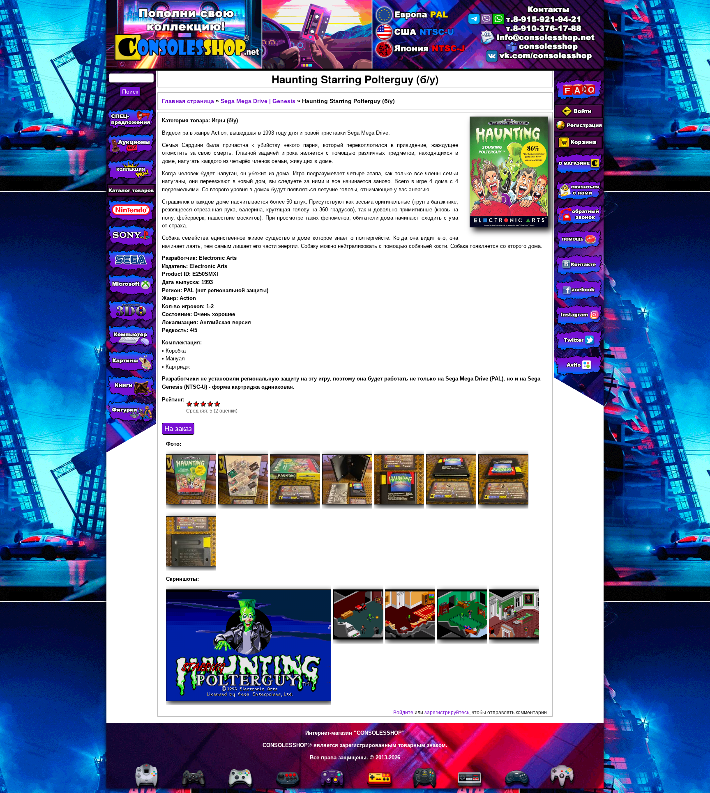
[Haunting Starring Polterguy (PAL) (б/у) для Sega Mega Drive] (191, 479)
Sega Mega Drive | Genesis (258, 101)
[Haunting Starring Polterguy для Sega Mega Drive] (248, 645)
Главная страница (188, 101)
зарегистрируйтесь (446, 712)
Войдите (403, 712)
